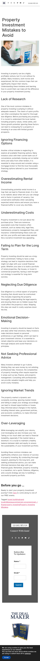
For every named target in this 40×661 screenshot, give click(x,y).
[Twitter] (17, 3)
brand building (13, 499)
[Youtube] (20, 3)
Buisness (10, 502)
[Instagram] (11, 3)
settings (28, 653)
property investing (12, 505)
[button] (4, 3)
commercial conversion (22, 502)
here (15, 493)
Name (17, 561)
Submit (18, 585)
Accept (6, 657)
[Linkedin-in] (14, 3)
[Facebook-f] (8, 3)
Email (17, 573)
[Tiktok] (23, 3)
